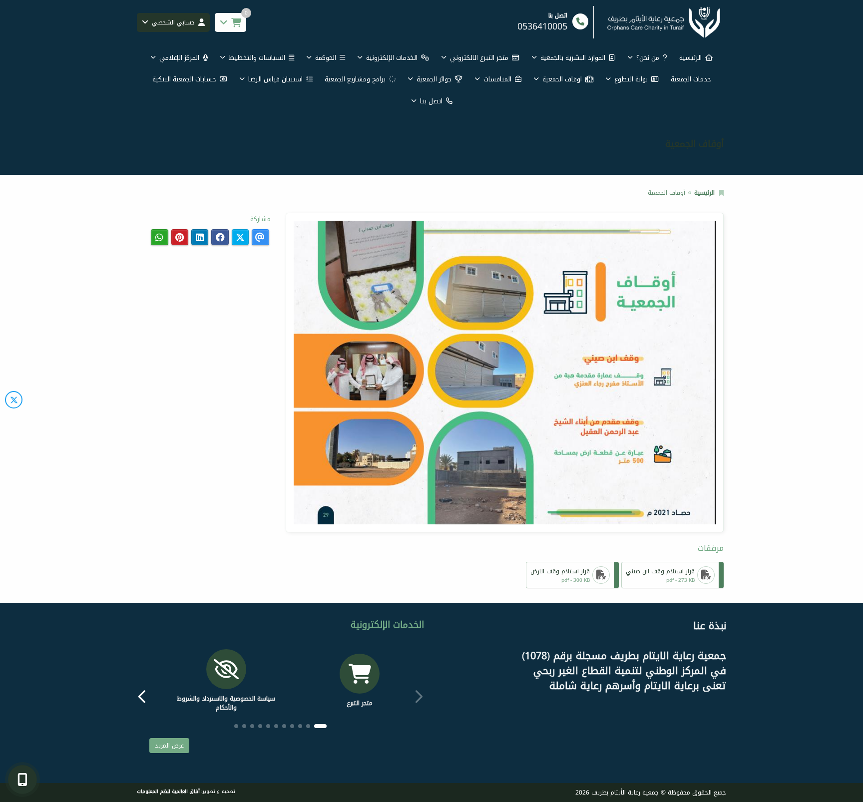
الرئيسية (690, 57)
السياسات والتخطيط (257, 57)
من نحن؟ (647, 57)
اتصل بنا (431, 101)
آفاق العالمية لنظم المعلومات (168, 791)
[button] (144, 696)
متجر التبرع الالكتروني (479, 57)
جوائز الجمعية (434, 79)
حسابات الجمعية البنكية (184, 79)
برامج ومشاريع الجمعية (355, 79)
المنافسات (497, 79)
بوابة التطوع (631, 79)
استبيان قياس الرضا (275, 79)
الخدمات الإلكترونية (392, 57)
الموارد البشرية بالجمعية (572, 57)
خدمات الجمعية (691, 79)
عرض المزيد (169, 745)
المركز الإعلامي (179, 57)
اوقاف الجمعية (562, 79)
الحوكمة (325, 57)
